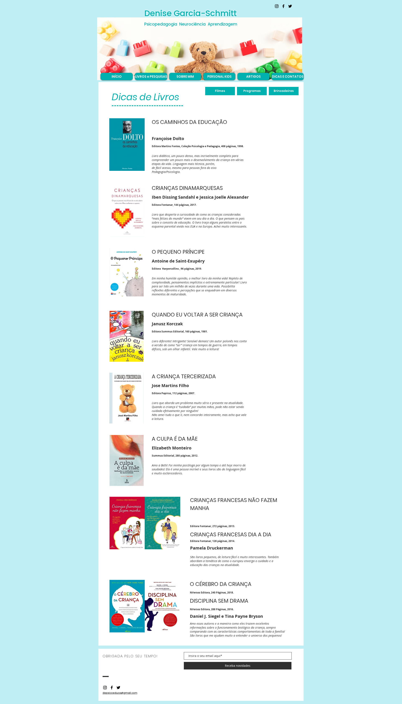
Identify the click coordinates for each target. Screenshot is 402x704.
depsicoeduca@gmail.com (120, 693)
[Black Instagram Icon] (276, 6)
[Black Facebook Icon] (283, 6)
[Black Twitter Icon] (290, 6)
